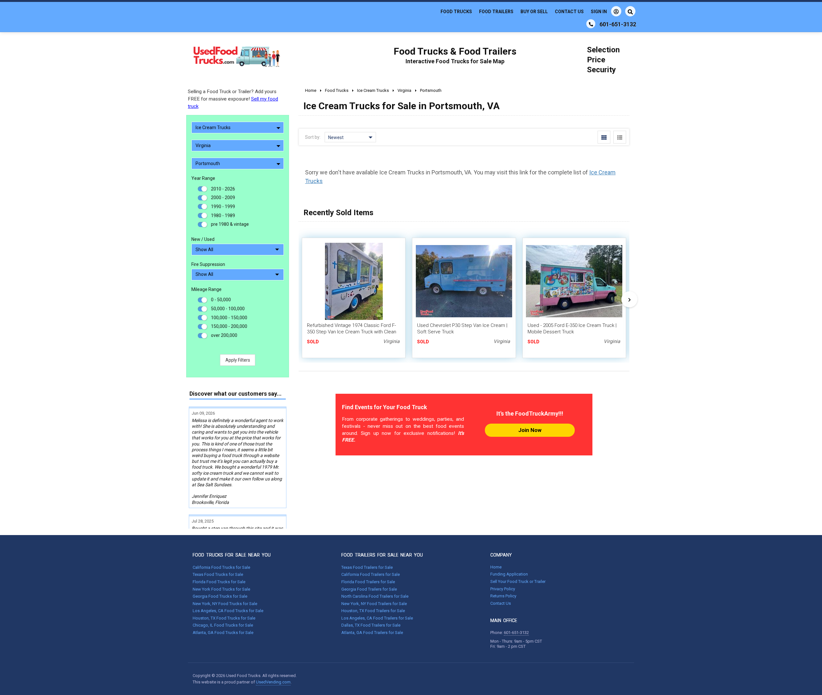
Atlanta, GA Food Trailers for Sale (372, 632)
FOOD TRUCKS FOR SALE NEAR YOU (232, 555)
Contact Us (569, 11)
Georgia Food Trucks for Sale (220, 596)
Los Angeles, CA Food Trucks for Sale (228, 610)
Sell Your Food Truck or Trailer (518, 581)
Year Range (203, 178)
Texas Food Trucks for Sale (218, 574)
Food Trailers (496, 11)
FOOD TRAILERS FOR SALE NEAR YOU (382, 555)
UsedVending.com (273, 682)
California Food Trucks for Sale (221, 567)
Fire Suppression (208, 264)
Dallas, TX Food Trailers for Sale (370, 625)
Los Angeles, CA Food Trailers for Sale (377, 618)
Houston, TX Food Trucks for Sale (224, 618)
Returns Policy (503, 596)
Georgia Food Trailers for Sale (369, 589)
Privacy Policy (502, 588)
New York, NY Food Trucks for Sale (225, 603)
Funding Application (509, 574)
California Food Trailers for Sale (370, 574)
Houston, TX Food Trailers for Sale (373, 610)
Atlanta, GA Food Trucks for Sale (223, 632)
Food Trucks (456, 11)
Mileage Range (206, 289)
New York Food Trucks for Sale (221, 589)
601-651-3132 (516, 632)
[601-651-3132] (590, 23)
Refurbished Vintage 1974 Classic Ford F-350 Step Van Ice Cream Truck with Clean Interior (351, 331)
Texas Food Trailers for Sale (367, 567)
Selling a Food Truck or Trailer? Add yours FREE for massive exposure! (233, 99)
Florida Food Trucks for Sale (219, 581)
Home (496, 567)
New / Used (202, 239)
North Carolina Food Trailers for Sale (374, 596)
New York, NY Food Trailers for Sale (374, 603)
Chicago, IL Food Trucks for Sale (223, 625)
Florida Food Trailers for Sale (368, 581)
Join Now (529, 430)
